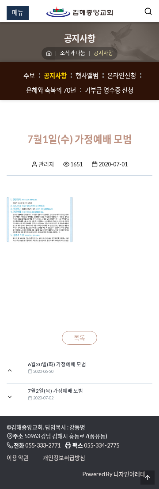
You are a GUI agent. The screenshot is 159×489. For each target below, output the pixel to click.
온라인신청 (121, 75)
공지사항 (55, 75)
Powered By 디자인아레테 (114, 474)
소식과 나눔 (72, 53)
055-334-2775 (101, 445)
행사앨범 (87, 75)
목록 (79, 337)
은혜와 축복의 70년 (51, 90)
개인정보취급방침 (64, 457)
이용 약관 (18, 457)
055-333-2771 (43, 445)
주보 (29, 75)
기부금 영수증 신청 (109, 90)
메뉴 (17, 12)
